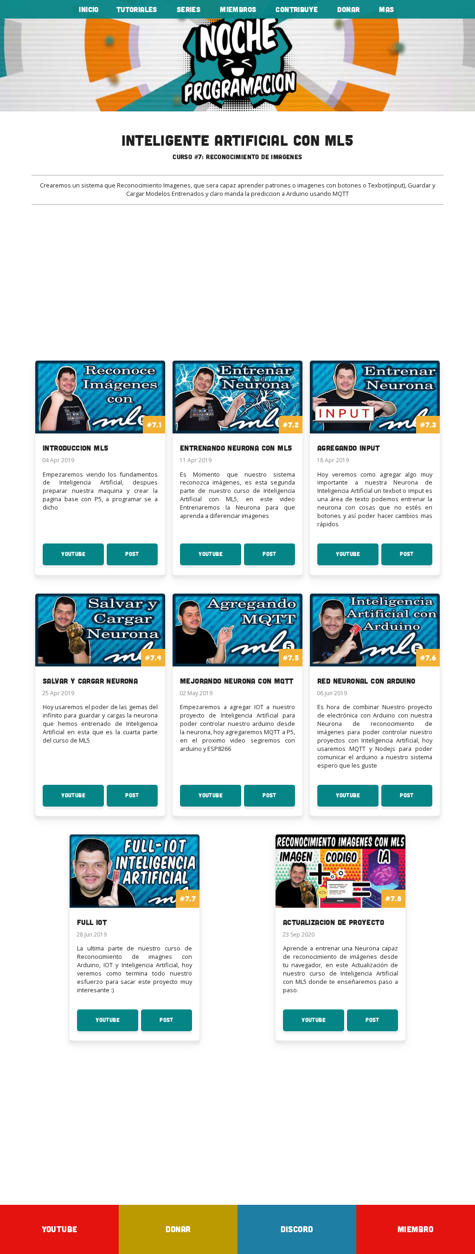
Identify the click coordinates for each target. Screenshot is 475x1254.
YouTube (82, 557)
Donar (348, 9)
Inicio (88, 9)
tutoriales (136, 9)
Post (141, 557)
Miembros (238, 9)
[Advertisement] (237, 288)
